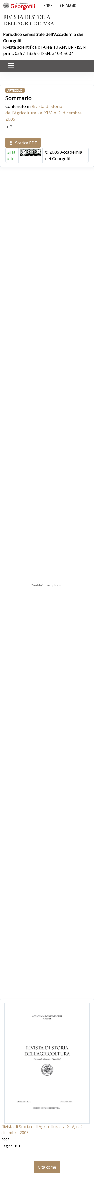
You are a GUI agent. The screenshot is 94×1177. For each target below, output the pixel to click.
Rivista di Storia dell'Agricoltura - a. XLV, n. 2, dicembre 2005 (43, 112)
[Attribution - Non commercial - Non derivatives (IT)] (30, 152)
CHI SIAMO (68, 6)
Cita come (47, 1167)
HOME (47, 6)
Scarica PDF (26, 143)
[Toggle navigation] (10, 66)
